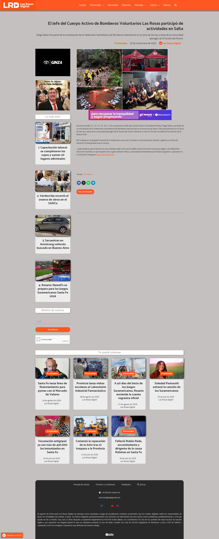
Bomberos (88, 174)
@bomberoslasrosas (105, 154)
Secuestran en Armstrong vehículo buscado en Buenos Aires (53, 244)
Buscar (142, 484)
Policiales (139, 5)
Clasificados (126, 484)
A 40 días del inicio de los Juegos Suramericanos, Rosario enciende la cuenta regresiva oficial (129, 391)
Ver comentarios (85, 191)
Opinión (167, 5)
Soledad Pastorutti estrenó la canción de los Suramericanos (166, 387)
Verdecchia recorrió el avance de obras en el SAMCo (54, 199)
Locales (82, 5)
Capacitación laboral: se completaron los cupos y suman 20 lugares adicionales (54, 153)
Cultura (153, 5)
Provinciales (95, 5)
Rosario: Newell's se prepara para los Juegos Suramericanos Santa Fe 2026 (52, 291)
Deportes (126, 5)
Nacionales (113, 5)
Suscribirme (53, 329)
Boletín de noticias (53, 310)
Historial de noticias (81, 484)
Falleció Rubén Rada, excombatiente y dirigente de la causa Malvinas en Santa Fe (128, 447)
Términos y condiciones (105, 484)
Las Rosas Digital (172, 43)
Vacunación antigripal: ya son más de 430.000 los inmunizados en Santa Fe (52, 447)
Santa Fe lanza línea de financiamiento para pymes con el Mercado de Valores (52, 389)
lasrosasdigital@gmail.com (109, 497)
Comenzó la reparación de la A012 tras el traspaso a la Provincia (90, 445)
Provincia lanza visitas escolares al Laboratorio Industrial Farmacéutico (90, 387)
